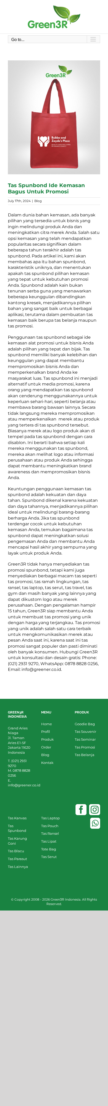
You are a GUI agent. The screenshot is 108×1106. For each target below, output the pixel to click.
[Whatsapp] (95, 823)
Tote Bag (48, 849)
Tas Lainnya (18, 867)
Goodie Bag (85, 724)
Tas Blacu (16, 851)
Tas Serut (49, 857)
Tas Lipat (48, 841)
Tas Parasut (17, 859)
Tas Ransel (50, 833)
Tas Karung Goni (17, 840)
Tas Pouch (49, 826)
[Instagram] (94, 809)
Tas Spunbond (17, 828)
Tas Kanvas (17, 818)
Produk (47, 739)
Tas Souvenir (85, 731)
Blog (38, 201)
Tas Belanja (84, 755)
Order (46, 747)
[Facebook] (81, 809)
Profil (45, 731)
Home (46, 724)
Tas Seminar (85, 739)
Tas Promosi (85, 747)
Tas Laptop (50, 818)
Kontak (47, 763)
